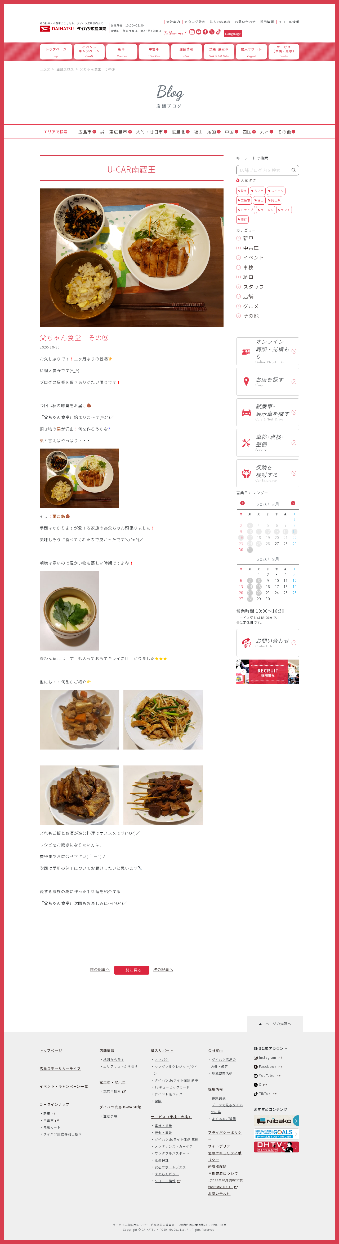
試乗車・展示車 (113, 1082)
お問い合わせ (245, 21)
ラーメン (267, 210)
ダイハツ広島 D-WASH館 (120, 1106)
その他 (284, 131)
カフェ (259, 190)
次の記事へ (163, 969)
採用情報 (267, 21)
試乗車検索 (112, 1091)
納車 (248, 276)
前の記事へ (100, 969)
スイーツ (277, 190)
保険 (158, 1101)
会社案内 (173, 21)
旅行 (244, 219)
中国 (229, 131)
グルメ (251, 305)
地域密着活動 (222, 1073)
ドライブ (247, 210)
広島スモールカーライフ (60, 1068)
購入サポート (162, 1050)
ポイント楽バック (168, 1094)
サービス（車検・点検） (171, 1116)
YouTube (267, 1075)
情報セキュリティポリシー (225, 1156)
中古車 (251, 247)
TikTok (265, 1093)
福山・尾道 (205, 131)
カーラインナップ (55, 1104)
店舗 (248, 296)
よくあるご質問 (224, 1118)
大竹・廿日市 (149, 131)
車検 (248, 267)
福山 (260, 200)
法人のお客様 (220, 21)
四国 (247, 131)
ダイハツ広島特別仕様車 (62, 1134)
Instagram (268, 1057)
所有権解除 (217, 1166)
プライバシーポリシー (225, 1136)
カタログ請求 (194, 21)
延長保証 (161, 1160)
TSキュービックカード (172, 1087)
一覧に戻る (132, 969)
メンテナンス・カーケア (174, 1146)
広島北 (178, 131)
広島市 (85, 131)
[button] (242, 503)
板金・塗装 (163, 1132)
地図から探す (113, 1059)
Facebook (268, 1066)
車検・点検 (163, 1125)
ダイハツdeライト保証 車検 (176, 1139)
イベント (253, 257)
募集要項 (219, 1098)
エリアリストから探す (120, 1066)
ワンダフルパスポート (172, 1153)
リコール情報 (288, 21)
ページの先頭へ (276, 1023)
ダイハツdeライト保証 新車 (176, 1080)
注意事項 (110, 1116)
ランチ (285, 210)
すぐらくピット (167, 1174)
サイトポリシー (221, 1145)
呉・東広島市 (114, 131)
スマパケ (161, 1059)
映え (244, 190)
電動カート (52, 1127)
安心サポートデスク (170, 1167)
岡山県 (276, 200)
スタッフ (253, 286)
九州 (264, 131)
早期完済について (225, 1180)
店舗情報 (107, 1050)
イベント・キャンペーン (64, 1086)
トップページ (51, 1050)
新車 (248, 238)
